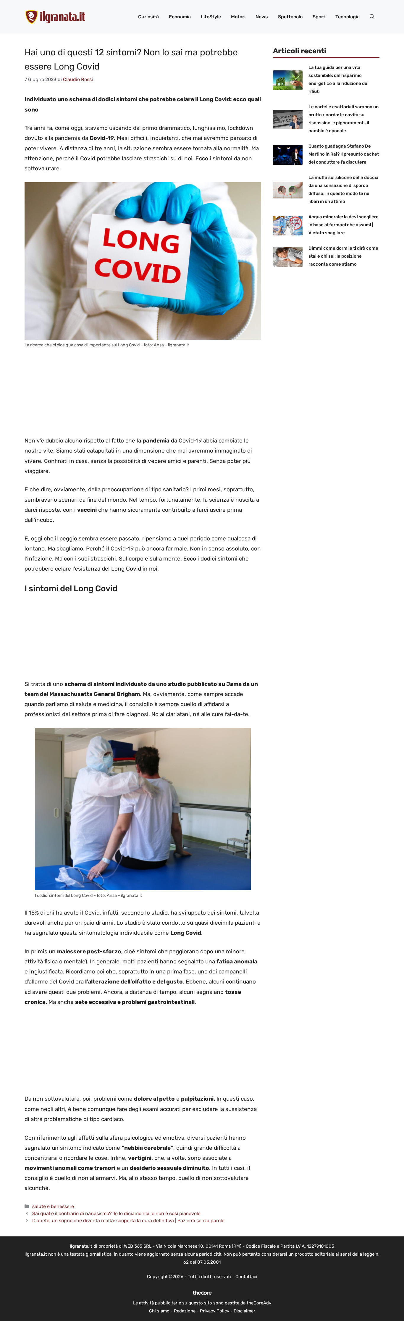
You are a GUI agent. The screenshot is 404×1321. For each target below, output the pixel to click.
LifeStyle (211, 17)
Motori (238, 17)
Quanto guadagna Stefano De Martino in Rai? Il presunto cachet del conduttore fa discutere (343, 154)
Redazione (184, 1311)
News (262, 17)
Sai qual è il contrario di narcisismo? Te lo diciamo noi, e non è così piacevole (116, 1213)
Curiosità (148, 17)
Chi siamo (159, 1311)
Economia (180, 17)
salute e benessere (53, 1206)
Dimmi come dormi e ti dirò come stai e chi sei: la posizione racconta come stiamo (343, 256)
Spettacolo (290, 17)
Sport (319, 17)
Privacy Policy (214, 1311)
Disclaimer (244, 1311)
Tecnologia (347, 17)
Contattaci (246, 1276)
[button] (372, 17)
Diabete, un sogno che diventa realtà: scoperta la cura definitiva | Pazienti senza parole (128, 1220)
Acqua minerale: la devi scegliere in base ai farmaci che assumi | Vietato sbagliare (343, 224)
